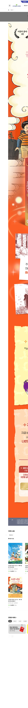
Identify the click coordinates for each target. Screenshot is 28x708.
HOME (8, 10)
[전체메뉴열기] (9, 5)
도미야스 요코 (10, 569)
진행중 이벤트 (12, 617)
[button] (12, 636)
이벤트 (11, 10)
